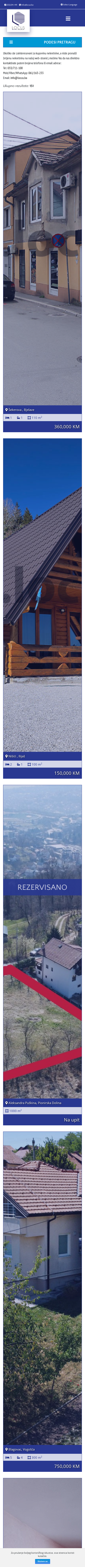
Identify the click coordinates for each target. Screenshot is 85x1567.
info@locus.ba (27, 5)
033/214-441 (11, 5)
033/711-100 (15, 68)
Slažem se (43, 1561)
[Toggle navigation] (68, 18)
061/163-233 (36, 73)
